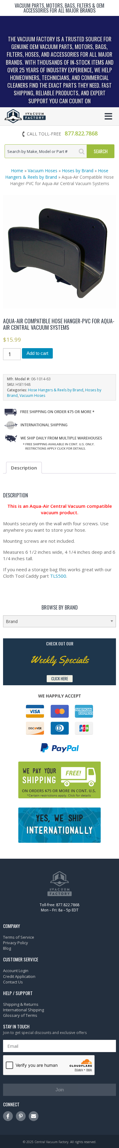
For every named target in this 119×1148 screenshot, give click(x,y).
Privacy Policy (15, 942)
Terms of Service (18, 937)
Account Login (15, 970)
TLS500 (58, 576)
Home (17, 170)
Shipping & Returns (20, 1004)
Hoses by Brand (77, 170)
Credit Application (19, 976)
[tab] (24, 467)
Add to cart (37, 353)
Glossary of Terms (20, 1015)
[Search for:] (46, 151)
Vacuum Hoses (42, 170)
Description (24, 468)
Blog (7, 948)
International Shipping (23, 1010)
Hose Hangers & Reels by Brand (55, 390)
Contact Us (13, 982)
